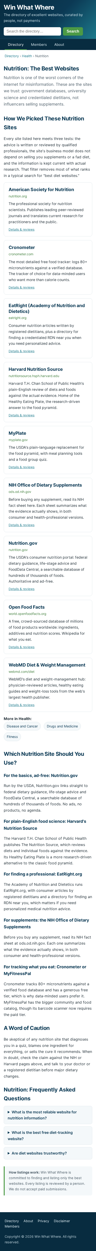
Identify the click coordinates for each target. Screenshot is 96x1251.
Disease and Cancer (22, 726)
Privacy (43, 1221)
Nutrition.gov (23, 543)
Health (27, 56)
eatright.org (18, 318)
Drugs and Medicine (62, 726)
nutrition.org (18, 196)
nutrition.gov (18, 550)
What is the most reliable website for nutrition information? (42, 1115)
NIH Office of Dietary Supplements (45, 485)
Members (39, 44)
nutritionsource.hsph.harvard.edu (34, 376)
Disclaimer (62, 1221)
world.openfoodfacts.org (27, 614)
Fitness (12, 737)
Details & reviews (21, 229)
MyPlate (17, 433)
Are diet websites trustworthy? (39, 1153)
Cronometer (22, 247)
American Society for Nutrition (41, 189)
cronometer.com (21, 254)
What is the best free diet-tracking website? (40, 1135)
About (59, 44)
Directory (16, 44)
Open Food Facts (27, 607)
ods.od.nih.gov (20, 492)
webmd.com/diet (21, 672)
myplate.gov (18, 440)
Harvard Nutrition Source (36, 369)
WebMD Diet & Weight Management (47, 665)
